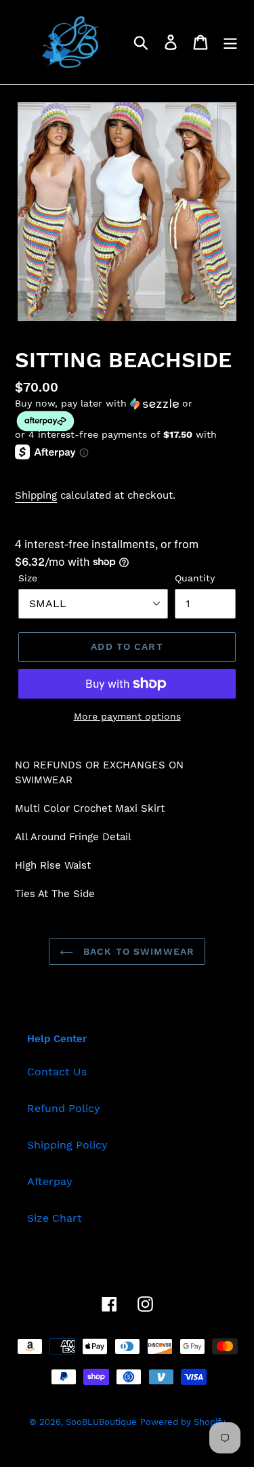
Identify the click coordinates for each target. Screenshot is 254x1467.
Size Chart (54, 1218)
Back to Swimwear (137, 951)
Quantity (195, 578)
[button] (127, 415)
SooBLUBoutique (101, 1422)
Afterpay (49, 1181)
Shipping (36, 495)
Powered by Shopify (183, 1422)
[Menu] (230, 42)
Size (27, 578)
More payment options (127, 716)
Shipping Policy (67, 1144)
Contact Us (57, 1071)
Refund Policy (63, 1108)
